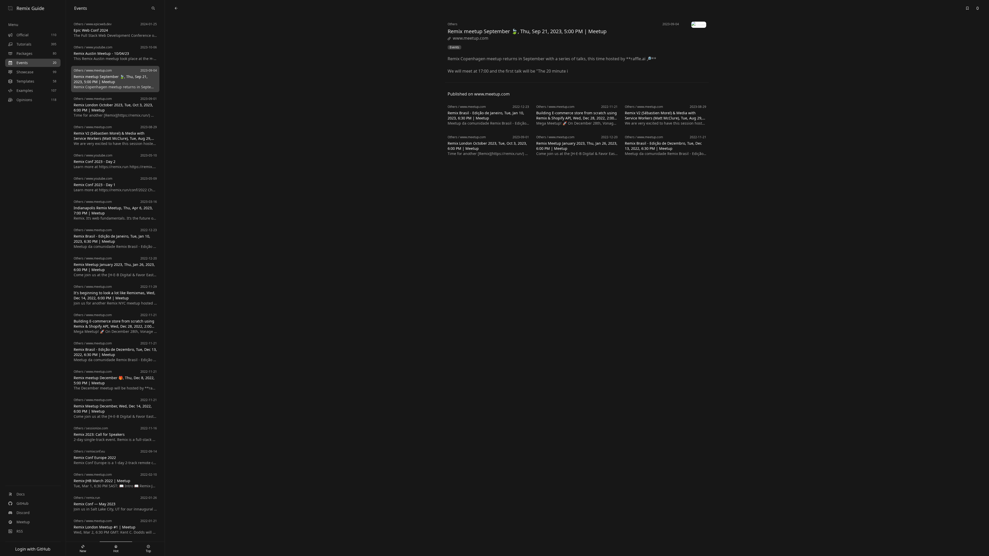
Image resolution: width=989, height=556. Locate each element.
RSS (19, 531)
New (83, 551)
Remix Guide (30, 8)
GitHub (22, 503)
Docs (20, 494)
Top (148, 551)
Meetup (23, 521)
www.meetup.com (470, 38)
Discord (23, 512)
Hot (115, 551)
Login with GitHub (32, 549)
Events (454, 47)
